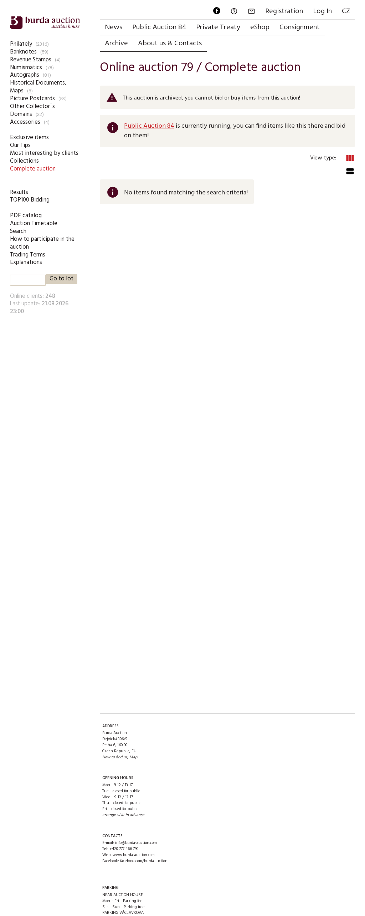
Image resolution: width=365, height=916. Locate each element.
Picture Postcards (32, 98)
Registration (284, 11)
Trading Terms (27, 255)
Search (18, 231)
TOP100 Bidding (30, 200)
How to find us (114, 757)
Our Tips (20, 145)
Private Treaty (218, 27)
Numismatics (26, 67)
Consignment (299, 27)
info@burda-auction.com (136, 843)
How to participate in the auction (42, 243)
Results (19, 192)
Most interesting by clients (44, 153)
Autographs (24, 75)
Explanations (26, 262)
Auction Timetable (33, 223)
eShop (259, 27)
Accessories (25, 122)
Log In (322, 11)
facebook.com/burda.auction (144, 861)
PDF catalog (26, 215)
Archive (116, 43)
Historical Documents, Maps (38, 87)
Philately (21, 44)
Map (133, 757)
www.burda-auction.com (134, 855)
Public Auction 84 (159, 27)
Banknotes (23, 52)
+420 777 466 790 (123, 849)
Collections (24, 161)
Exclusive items (29, 137)
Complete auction (33, 169)
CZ (346, 11)
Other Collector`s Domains (32, 110)
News (113, 27)
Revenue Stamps (30, 60)
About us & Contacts (170, 43)
